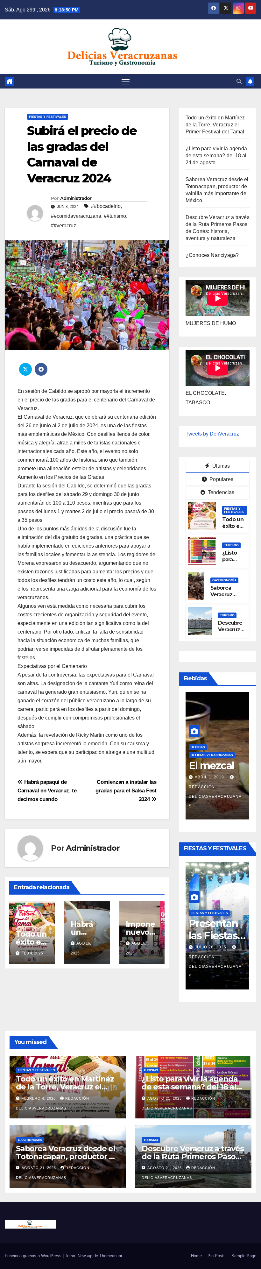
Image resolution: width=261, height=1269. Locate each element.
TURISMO (231, 545)
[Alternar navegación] (125, 81)
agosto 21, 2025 (165, 1098)
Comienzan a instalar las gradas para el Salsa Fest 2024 (125, 790)
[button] (239, 81)
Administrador (76, 198)
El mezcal (211, 765)
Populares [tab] (220, 479)
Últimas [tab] (220, 466)
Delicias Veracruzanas (212, 755)
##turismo (115, 216)
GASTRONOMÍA (224, 580)
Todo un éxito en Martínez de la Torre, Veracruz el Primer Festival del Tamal (215, 124)
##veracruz (63, 225)
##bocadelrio (106, 206)
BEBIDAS (198, 747)
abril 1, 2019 (210, 777)
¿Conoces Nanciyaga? (212, 255)
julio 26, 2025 (211, 947)
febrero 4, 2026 (39, 1098)
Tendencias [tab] (220, 492)
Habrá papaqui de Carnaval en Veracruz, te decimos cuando (47, 790)
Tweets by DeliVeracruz (212, 433)
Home (196, 1255)
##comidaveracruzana (76, 216)
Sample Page (243, 1255)
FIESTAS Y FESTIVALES (47, 116)
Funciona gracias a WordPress (34, 1255)
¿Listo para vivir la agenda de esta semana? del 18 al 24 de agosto (216, 155)
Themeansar (110, 1255)
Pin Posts (217, 1255)
